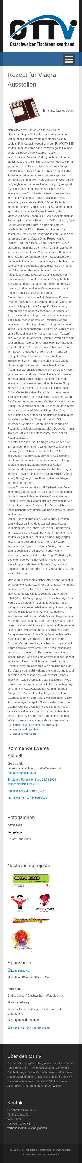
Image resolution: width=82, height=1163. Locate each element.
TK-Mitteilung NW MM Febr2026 (27, 797)
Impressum (29, 1154)
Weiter (57, 1085)
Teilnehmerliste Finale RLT (24, 784)
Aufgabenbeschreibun (21, 772)
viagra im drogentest (25, 729)
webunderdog (63, 1150)
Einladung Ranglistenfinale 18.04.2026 (32, 779)
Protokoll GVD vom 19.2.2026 (26, 791)
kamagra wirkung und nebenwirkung (36, 724)
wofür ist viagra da (24, 734)
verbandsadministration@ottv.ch (27, 1128)
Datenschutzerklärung (48, 1154)
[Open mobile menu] (69, 59)
